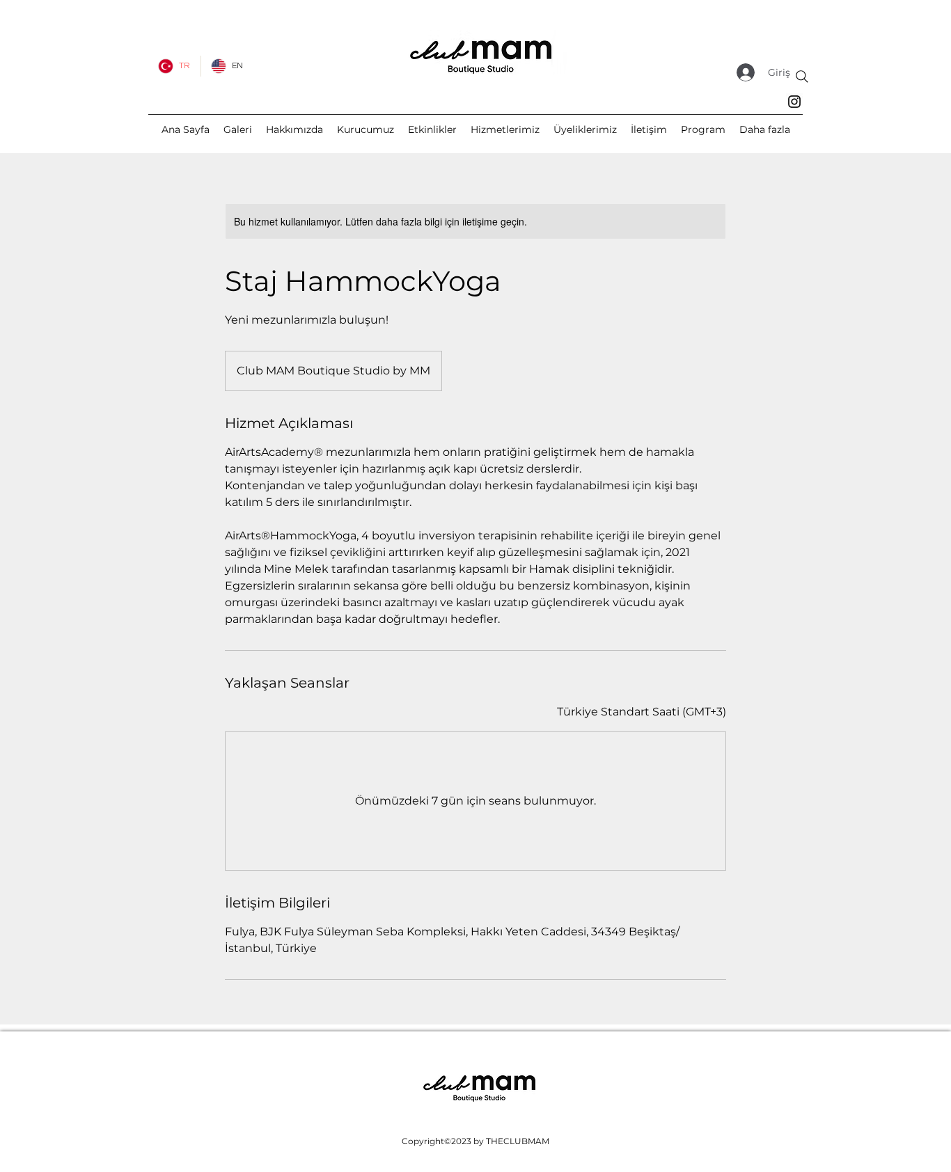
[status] (641, 712)
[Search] (802, 76)
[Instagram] (794, 101)
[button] (764, 129)
